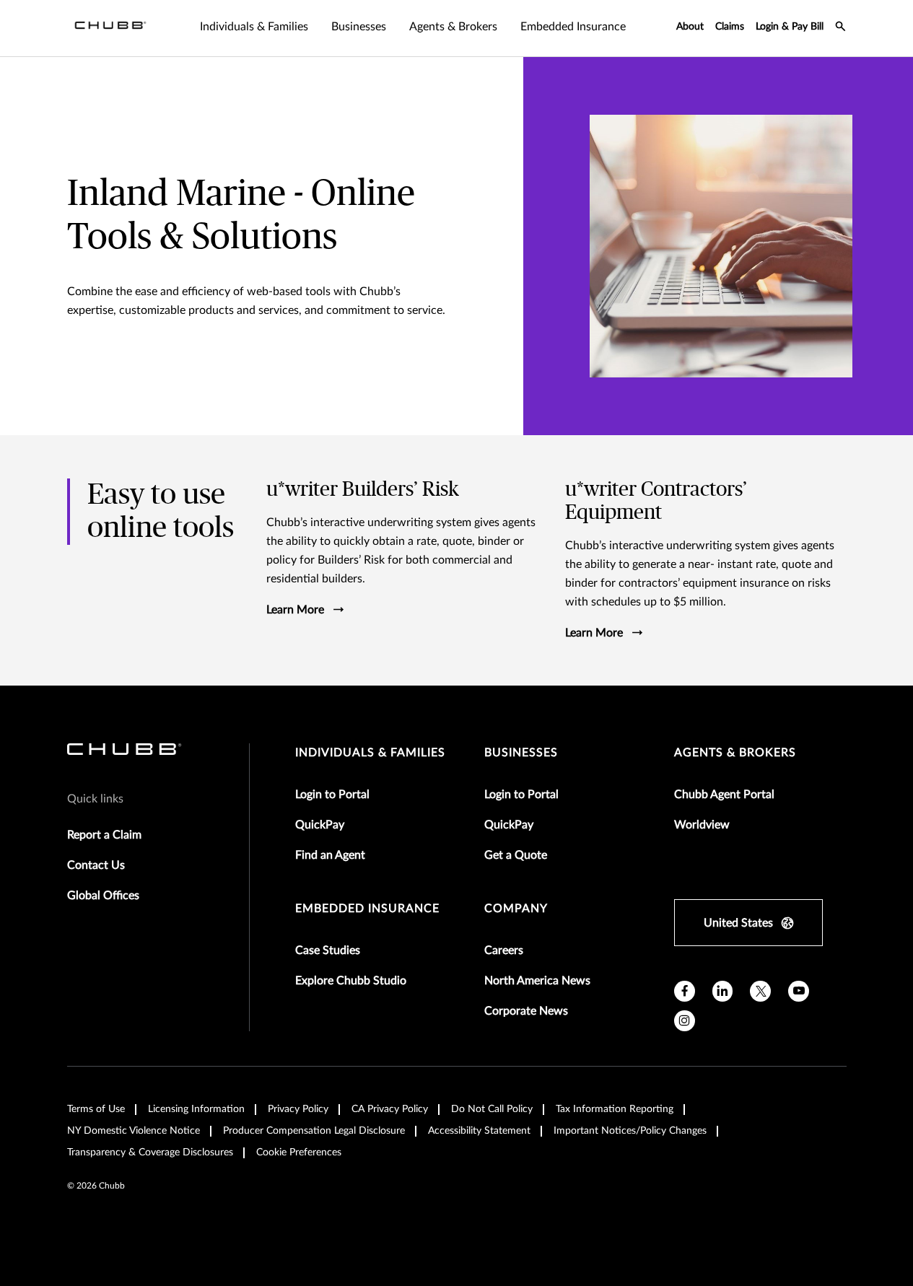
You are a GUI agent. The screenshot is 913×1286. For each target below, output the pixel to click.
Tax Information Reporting (614, 1109)
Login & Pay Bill (790, 27)
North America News (537, 981)
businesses (521, 752)
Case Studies (327, 950)
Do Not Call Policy (492, 1109)
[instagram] (684, 1020)
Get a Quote (515, 855)
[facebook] (684, 991)
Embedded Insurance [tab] (573, 26)
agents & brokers (735, 752)
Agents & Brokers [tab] (453, 26)
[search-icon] (841, 28)
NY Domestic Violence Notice (133, 1131)
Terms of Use (96, 1109)
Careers (503, 950)
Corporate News (526, 1011)
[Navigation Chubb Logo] (110, 28)
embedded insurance (367, 908)
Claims (729, 27)
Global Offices (103, 895)
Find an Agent (330, 855)
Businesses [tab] (358, 26)
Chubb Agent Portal (724, 794)
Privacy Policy (298, 1109)
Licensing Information (196, 1109)
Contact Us (96, 865)
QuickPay (319, 825)
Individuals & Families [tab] (254, 26)
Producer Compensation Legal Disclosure (314, 1131)
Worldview (702, 825)
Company (516, 908)
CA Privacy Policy (389, 1109)
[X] (760, 991)
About (690, 27)
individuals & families (370, 752)
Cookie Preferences (298, 1152)
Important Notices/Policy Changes (630, 1131)
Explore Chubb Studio (350, 981)
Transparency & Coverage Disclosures (150, 1152)
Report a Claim (104, 835)
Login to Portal (332, 794)
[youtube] (798, 991)
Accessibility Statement (479, 1131)
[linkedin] (722, 991)
